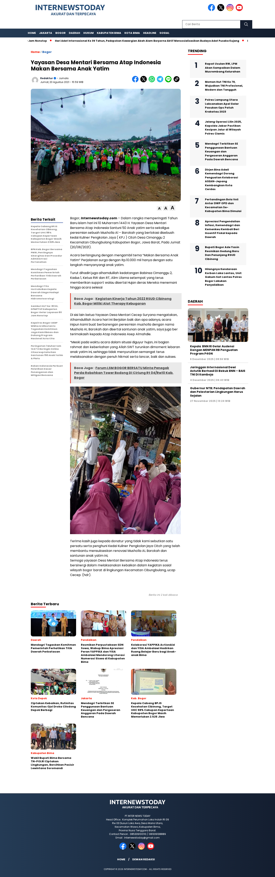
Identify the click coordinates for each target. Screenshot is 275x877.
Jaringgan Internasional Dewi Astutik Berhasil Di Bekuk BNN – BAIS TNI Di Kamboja (217, 370)
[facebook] (212, 10)
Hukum (88, 33)
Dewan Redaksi (143, 859)
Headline (149, 33)
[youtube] (240, 10)
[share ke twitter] (144, 81)
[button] (159, 208)
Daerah (74, 33)
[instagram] (230, 10)
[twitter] (221, 10)
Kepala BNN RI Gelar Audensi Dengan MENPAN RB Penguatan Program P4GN (214, 350)
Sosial (164, 33)
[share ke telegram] (161, 81)
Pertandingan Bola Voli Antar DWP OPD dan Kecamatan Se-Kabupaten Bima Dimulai (223, 205)
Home (32, 33)
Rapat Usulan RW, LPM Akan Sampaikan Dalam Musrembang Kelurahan (222, 67)
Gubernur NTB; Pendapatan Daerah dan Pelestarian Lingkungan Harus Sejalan (217, 391)
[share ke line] (169, 81)
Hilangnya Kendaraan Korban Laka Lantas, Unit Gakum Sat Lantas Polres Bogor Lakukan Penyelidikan (223, 277)
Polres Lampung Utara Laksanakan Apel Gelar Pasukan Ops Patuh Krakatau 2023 (222, 106)
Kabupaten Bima (109, 33)
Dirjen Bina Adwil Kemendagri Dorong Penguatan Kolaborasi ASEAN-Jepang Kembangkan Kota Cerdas (221, 179)
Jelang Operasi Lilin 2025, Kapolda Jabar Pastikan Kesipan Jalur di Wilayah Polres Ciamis (223, 127)
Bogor (60, 33)
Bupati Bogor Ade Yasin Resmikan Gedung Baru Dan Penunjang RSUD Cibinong (222, 253)
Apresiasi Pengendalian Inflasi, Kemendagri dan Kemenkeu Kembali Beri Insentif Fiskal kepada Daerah (222, 229)
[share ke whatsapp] (153, 81)
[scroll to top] (263, 871)
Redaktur (46, 78)
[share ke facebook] (136, 81)
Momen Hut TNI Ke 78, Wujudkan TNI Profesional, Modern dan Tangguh (224, 86)
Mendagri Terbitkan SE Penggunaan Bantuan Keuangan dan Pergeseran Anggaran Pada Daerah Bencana (221, 151)
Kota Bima (132, 33)
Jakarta (45, 33)
